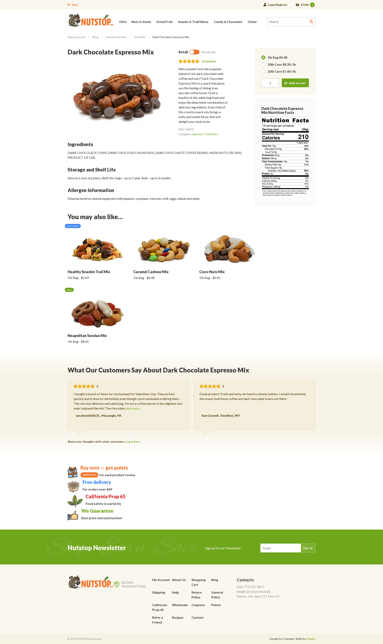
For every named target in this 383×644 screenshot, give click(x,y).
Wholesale (180, 605)
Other (252, 22)
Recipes (178, 617)
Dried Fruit (165, 22)
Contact (198, 617)
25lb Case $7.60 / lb (282, 71)
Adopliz (310, 638)
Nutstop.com (76, 37)
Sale (75, 4)
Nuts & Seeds (141, 22)
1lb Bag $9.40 (277, 57)
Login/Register (277, 4)
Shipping (158, 592)
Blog (214, 580)
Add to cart (297, 83)
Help (175, 592)
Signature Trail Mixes (205, 134)
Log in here (132, 441)
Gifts (123, 22)
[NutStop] (90, 20)
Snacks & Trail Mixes (193, 22)
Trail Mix (139, 37)
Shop (95, 37)
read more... (133, 408)
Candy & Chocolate (228, 22)
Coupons (198, 605)
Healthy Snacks (116, 37)
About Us (179, 580)
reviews (209, 61)
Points (216, 605)
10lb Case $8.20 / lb (282, 64)
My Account (161, 580)
